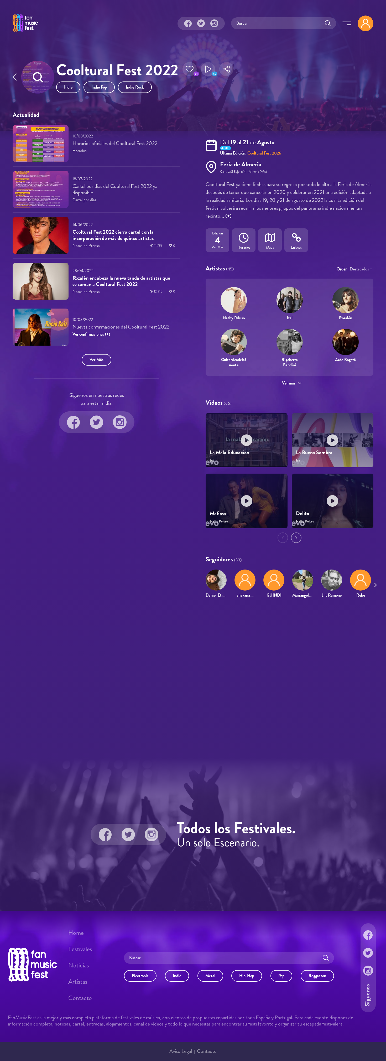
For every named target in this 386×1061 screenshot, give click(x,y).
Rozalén (345, 318)
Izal (290, 318)
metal (210, 976)
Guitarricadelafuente (233, 362)
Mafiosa (218, 513)
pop (281, 976)
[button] (189, 70)
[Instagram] (214, 23)
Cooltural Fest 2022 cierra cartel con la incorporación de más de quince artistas (113, 235)
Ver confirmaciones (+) (91, 334)
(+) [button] (228, 216)
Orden (342, 269)
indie (68, 87)
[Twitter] (201, 23)
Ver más (288, 383)
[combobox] (360, 269)
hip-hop (246, 976)
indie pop (99, 87)
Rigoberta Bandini (289, 362)
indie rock (135, 87)
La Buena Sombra (314, 452)
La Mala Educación (229, 452)
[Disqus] (193, 678)
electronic (140, 976)
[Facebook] (188, 23)
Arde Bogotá (345, 360)
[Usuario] (365, 23)
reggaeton (317, 976)
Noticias (78, 965)
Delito (302, 513)
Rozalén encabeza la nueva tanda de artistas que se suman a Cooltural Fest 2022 (121, 281)
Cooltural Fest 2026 (264, 153)
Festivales (80, 949)
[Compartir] (226, 70)
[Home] (25, 32)
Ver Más (96, 360)
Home (76, 932)
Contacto (80, 997)
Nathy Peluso (234, 318)
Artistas (77, 981)
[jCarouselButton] (374, 584)
